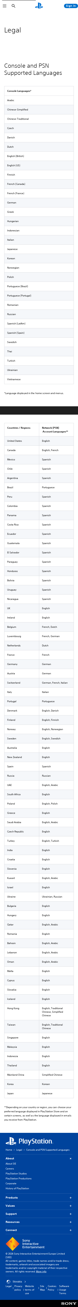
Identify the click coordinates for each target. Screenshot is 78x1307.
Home (9, 1149)
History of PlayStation (17, 1188)
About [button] (10, 1158)
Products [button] (12, 1197)
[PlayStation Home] (39, 6)
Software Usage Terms (64, 1289)
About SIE (11, 1163)
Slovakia (17, 1281)
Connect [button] (11, 1230)
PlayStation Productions (19, 1178)
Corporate (11, 1183)
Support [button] (11, 1214)
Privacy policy (18, 1287)
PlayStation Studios (16, 1173)
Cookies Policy (52, 1287)
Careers (10, 1168)
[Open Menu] (4, 6)
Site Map (42, 1287)
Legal (19, 1149)
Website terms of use (29, 1289)
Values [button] (10, 1205)
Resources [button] (13, 1222)
